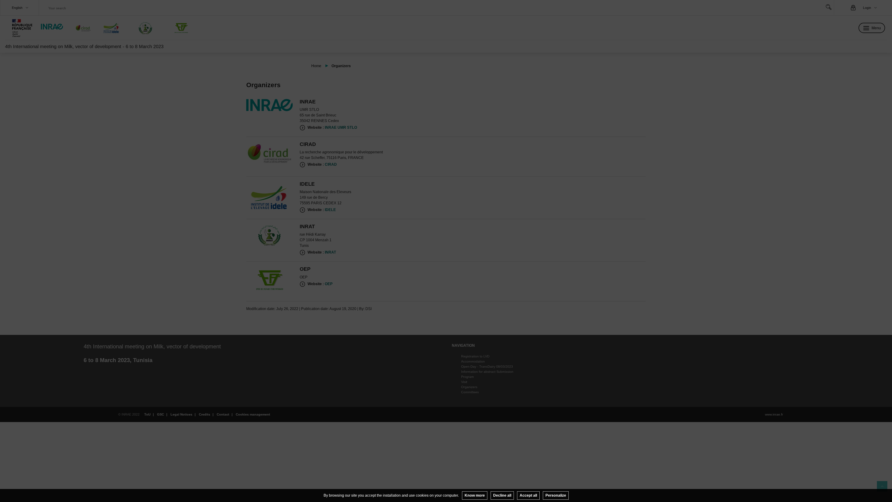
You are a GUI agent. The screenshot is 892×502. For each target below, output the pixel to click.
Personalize (555, 495)
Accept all (528, 495)
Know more (475, 495)
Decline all (502, 495)
